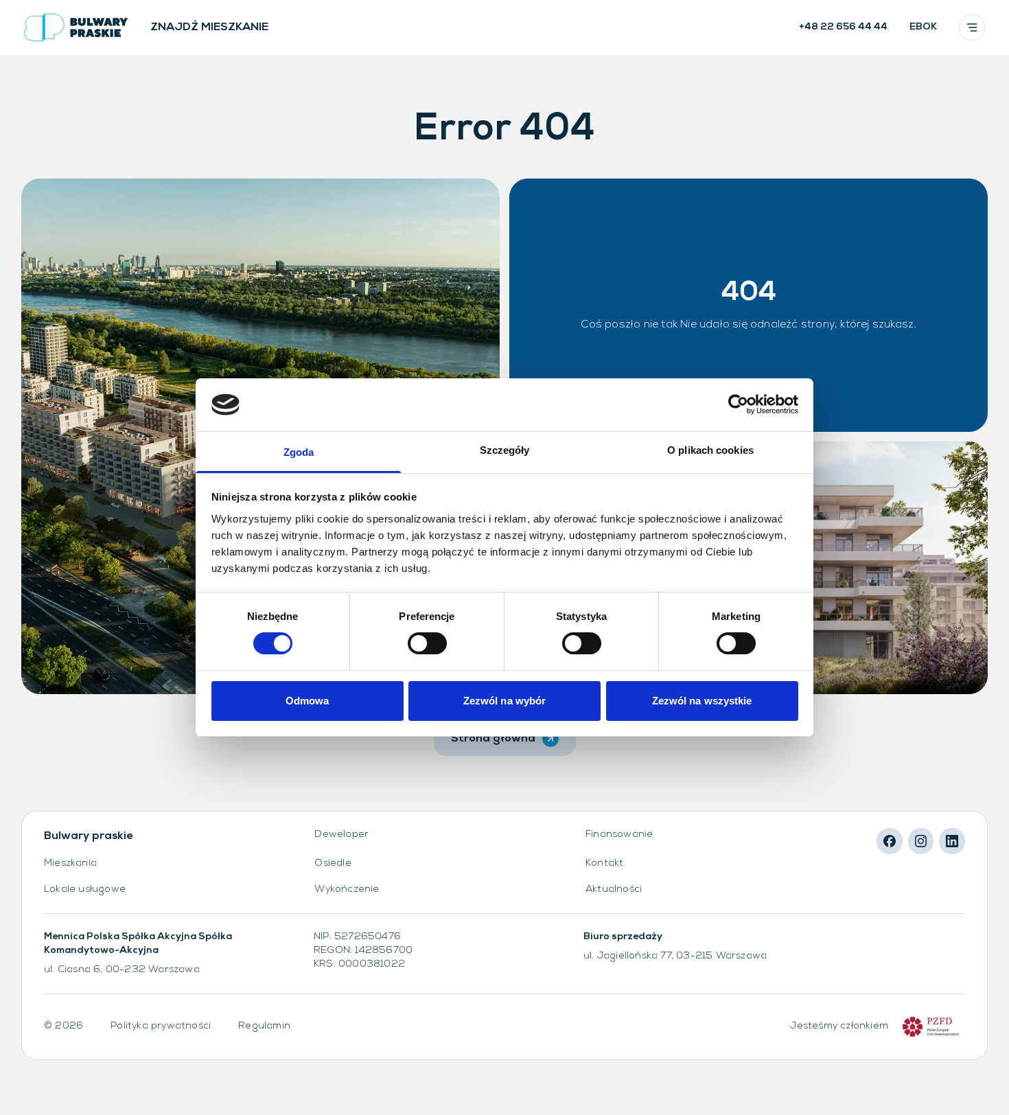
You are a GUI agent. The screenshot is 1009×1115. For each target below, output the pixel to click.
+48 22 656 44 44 (843, 27)
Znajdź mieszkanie (209, 27)
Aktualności (613, 889)
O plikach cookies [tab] (710, 450)
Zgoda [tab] (298, 452)
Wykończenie (346, 889)
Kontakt (604, 863)
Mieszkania (70, 863)
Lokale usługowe (85, 889)
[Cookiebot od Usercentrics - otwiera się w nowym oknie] (738, 404)
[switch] (427, 643)
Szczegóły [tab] (505, 450)
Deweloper (341, 834)
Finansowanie (619, 834)
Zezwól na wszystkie (702, 700)
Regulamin (264, 1026)
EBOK (923, 27)
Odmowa (307, 700)
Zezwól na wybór (504, 700)
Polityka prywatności (161, 1026)
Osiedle (332, 863)
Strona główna (493, 738)
